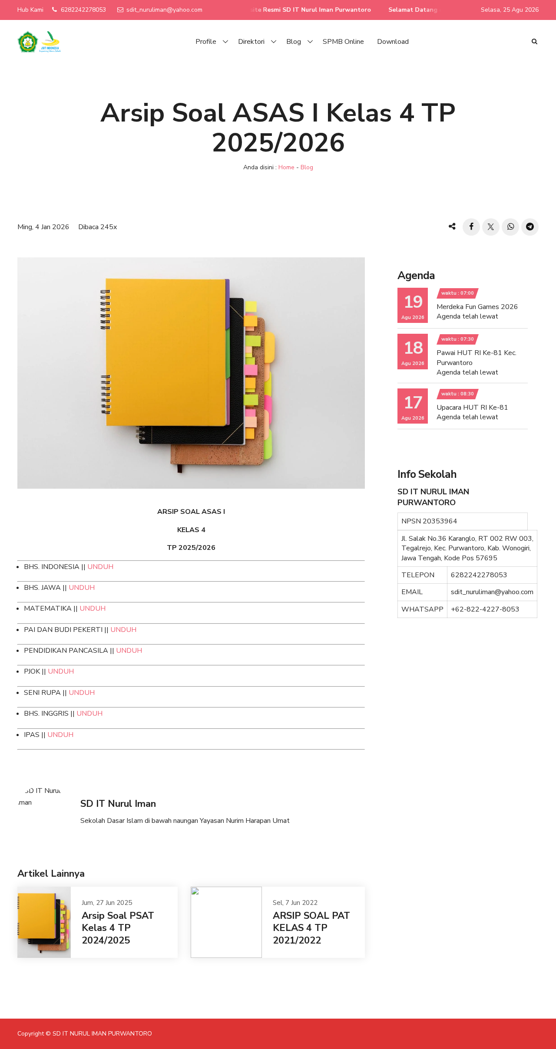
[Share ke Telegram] (530, 227)
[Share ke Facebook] (471, 227)
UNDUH (100, 567)
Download (393, 41)
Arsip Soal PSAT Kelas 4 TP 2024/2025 (118, 928)
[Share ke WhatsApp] (510, 227)
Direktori (251, 41)
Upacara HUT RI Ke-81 (472, 407)
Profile (205, 41)
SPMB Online (343, 41)
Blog (293, 41)
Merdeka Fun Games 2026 (477, 307)
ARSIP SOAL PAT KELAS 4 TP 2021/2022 (311, 928)
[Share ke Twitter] (491, 227)
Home (286, 167)
